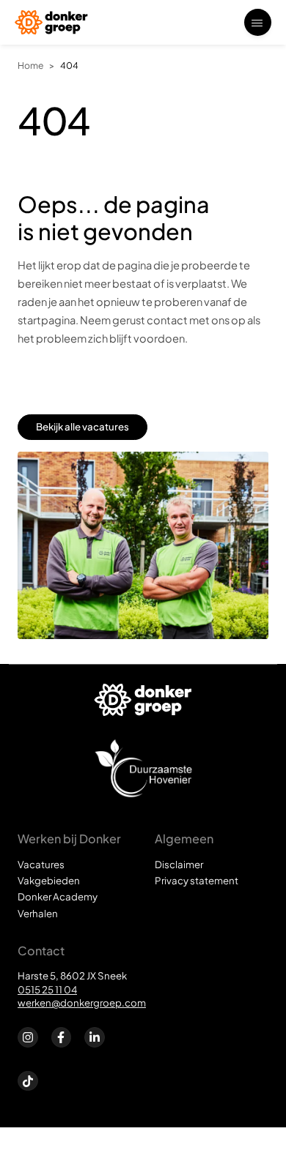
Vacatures (41, 864)
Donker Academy (58, 896)
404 (69, 65)
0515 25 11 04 (47, 989)
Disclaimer (179, 864)
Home (30, 65)
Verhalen (38, 913)
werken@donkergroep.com (82, 1002)
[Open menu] (257, 22)
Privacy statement (196, 880)
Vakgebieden (49, 880)
